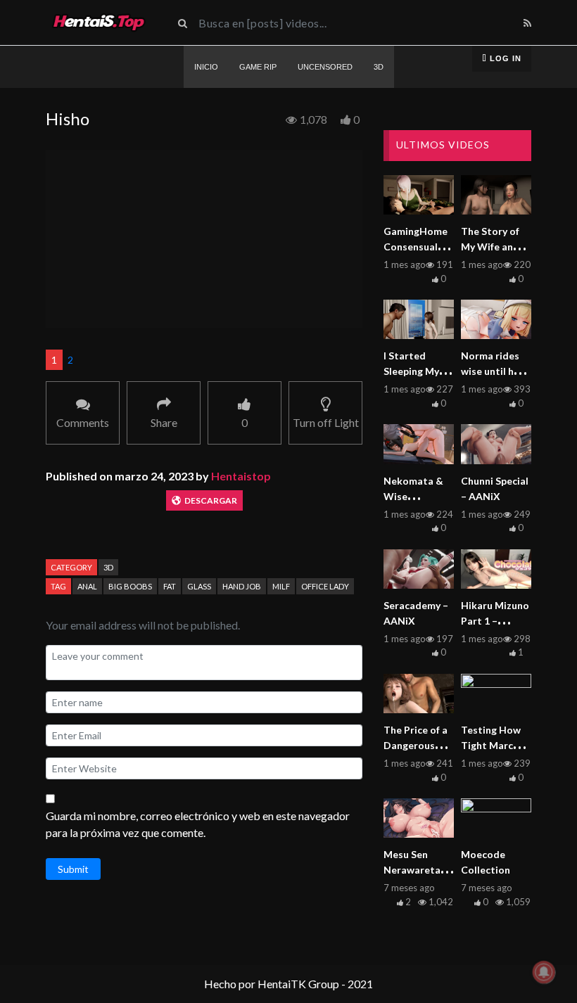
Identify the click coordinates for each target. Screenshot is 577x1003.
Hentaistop (241, 476)
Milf (281, 586)
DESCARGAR (210, 500)
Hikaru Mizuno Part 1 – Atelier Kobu (495, 620)
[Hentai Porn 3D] (98, 23)
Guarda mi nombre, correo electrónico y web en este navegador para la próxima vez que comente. (198, 824)
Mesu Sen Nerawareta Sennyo (411, 869)
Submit (73, 869)
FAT (169, 586)
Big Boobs (130, 586)
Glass (199, 586)
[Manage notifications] (544, 972)
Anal (87, 586)
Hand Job (241, 586)
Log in (504, 58)
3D (108, 567)
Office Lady (325, 586)
